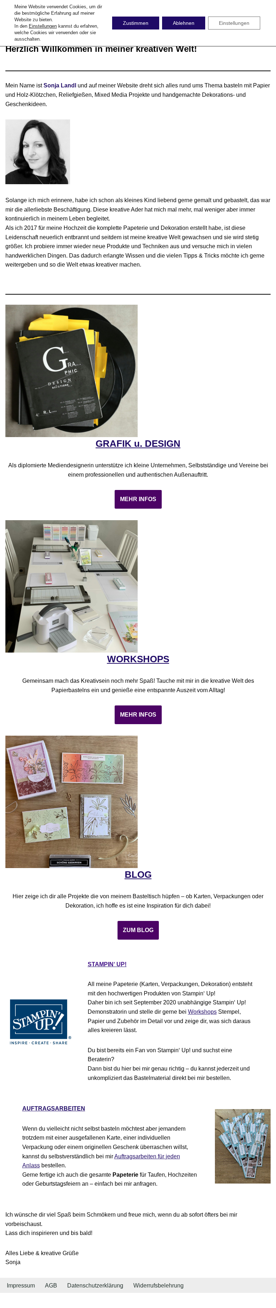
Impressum (21, 1285)
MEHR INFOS (138, 499)
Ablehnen (183, 23)
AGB (51, 1285)
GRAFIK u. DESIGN (138, 443)
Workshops (202, 1012)
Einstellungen (43, 26)
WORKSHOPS (138, 659)
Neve (102, 1300)
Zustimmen (135, 23)
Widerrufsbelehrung (158, 1285)
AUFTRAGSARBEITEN (53, 1108)
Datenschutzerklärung (95, 1285)
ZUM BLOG (138, 930)
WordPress (167, 1300)
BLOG (138, 874)
